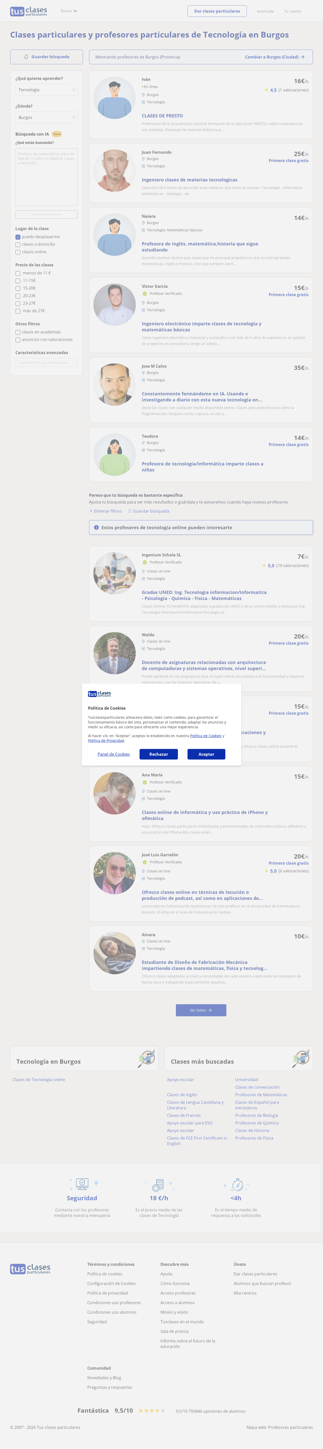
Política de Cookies (206, 735)
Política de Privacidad (106, 740)
